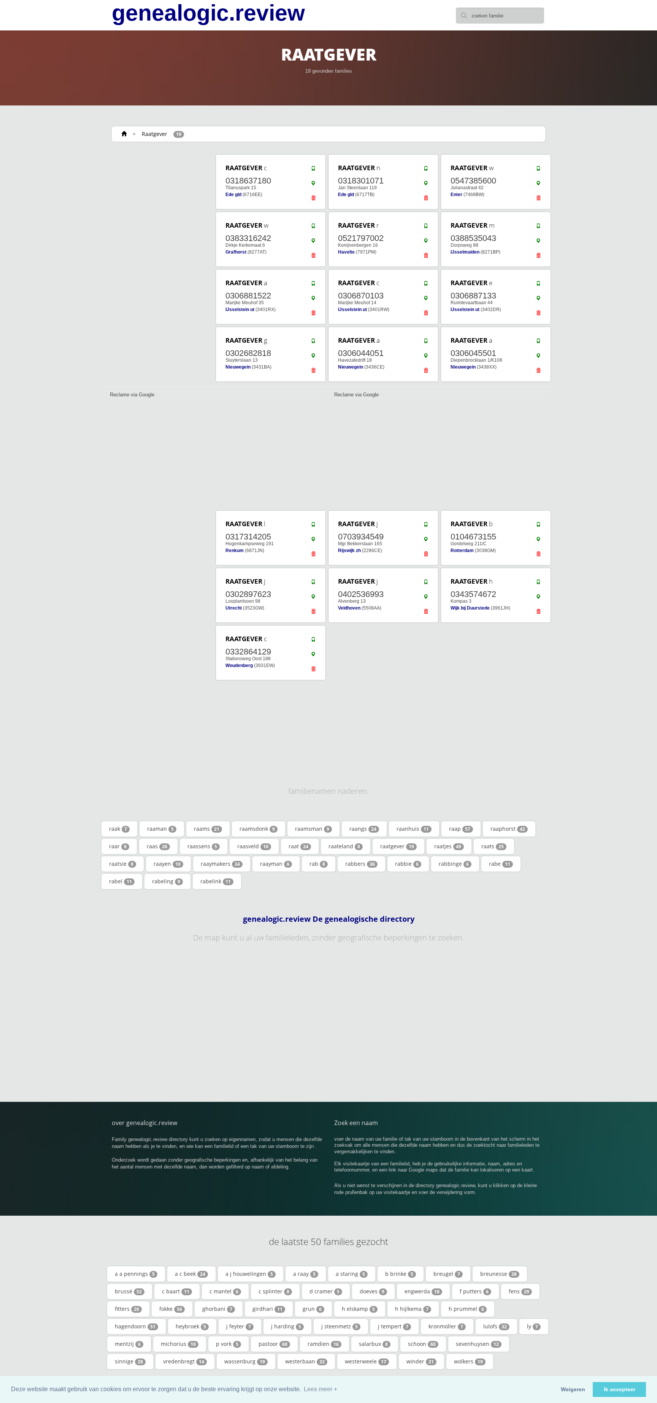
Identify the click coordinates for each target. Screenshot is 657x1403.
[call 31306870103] (425, 285)
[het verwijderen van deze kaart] (313, 199)
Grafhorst (235, 252)
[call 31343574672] (538, 583)
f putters (474, 1291)
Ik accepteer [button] (619, 1389)
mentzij (128, 1343)
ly (532, 1326)
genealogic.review (208, 13)
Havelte (346, 252)
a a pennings (135, 1273)
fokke (170, 1308)
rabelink (215, 881)
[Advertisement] (157, 267)
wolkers (468, 1361)
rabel (120, 881)
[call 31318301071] (425, 170)
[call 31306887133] (538, 285)
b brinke (399, 1273)
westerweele (365, 1361)
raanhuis (413, 828)
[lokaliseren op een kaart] (313, 185)
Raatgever (154, 133)
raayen (167, 863)
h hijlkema (411, 1308)
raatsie (121, 863)
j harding (286, 1326)
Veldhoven (349, 608)
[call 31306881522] (313, 285)
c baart (175, 1291)
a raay (304, 1273)
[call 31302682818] (313, 342)
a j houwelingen (249, 1273)
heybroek (191, 1326)
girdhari (267, 1308)
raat (298, 846)
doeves (372, 1291)
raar (118, 846)
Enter (456, 194)
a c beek (190, 1273)
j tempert (393, 1326)
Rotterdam (462, 550)
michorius (178, 1343)
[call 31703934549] (425, 526)
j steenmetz (339, 1326)
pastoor (273, 1343)
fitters (127, 1308)
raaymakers (220, 863)
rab (317, 863)
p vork (227, 1343)
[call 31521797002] (425, 227)
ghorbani (217, 1308)
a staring (350, 1273)
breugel (446, 1273)
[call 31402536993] (425, 583)
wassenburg (244, 1361)
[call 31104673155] (538, 526)
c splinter (274, 1291)
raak (118, 828)
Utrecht (233, 608)
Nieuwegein (238, 367)
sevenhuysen (477, 1343)
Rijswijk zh (349, 550)
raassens (202, 846)
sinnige (129, 1361)
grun (312, 1308)
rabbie (407, 863)
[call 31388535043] (538, 227)
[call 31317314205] (313, 526)
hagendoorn (135, 1326)
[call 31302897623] (313, 583)
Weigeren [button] (573, 1389)
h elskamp (358, 1308)
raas (157, 846)
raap (459, 828)
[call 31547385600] (538, 170)
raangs (362, 828)
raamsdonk (257, 828)
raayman (274, 863)
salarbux (373, 1343)
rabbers (360, 863)
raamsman (312, 828)
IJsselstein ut (239, 309)
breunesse (498, 1273)
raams (206, 828)
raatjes (447, 846)
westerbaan (305, 1361)
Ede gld (233, 194)
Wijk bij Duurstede (470, 608)
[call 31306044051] (425, 342)
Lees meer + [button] (320, 1389)
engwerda (422, 1291)
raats (492, 846)
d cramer (324, 1291)
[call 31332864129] (313, 641)
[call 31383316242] (313, 227)
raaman (160, 828)
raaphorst (507, 828)
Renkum (234, 550)
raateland (344, 846)
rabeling (166, 881)
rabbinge (454, 863)
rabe (499, 863)
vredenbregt (183, 1361)
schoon (422, 1343)
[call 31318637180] (313, 170)
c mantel (223, 1291)
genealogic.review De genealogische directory (328, 919)
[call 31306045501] (538, 342)
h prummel (466, 1308)
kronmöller (445, 1326)
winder (420, 1361)
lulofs (495, 1326)
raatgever (397, 846)
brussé (128, 1291)
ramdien (323, 1343)
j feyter (238, 1326)
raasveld (252, 846)
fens (519, 1291)
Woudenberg (239, 665)
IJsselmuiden (465, 252)
